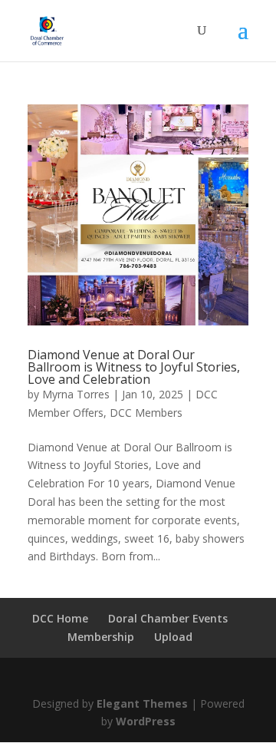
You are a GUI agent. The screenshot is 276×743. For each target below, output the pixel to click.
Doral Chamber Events (168, 618)
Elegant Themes (142, 703)
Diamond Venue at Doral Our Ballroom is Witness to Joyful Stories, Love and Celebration (134, 367)
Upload (173, 636)
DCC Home (60, 618)
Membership (100, 636)
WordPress (146, 721)
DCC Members (146, 412)
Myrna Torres (76, 394)
